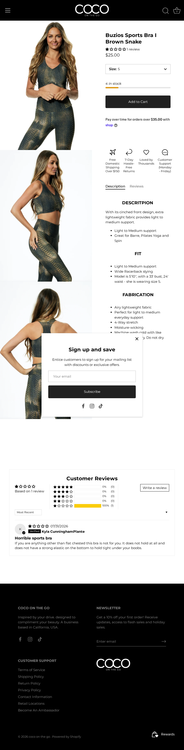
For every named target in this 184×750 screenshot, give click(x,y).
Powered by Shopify (66, 736)
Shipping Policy (31, 676)
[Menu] (8, 10)
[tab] (117, 186)
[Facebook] (83, 406)
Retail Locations (31, 703)
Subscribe (92, 391)
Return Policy (29, 683)
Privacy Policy (29, 690)
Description (115, 186)
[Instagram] (92, 406)
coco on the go (40, 736)
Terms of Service (31, 670)
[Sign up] (164, 641)
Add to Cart (138, 102)
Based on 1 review (29, 491)
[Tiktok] (101, 406)
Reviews (137, 186)
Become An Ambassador (38, 710)
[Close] (137, 339)
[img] (39, 526)
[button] (116, 49)
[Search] (166, 11)
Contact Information (35, 697)
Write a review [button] (155, 488)
